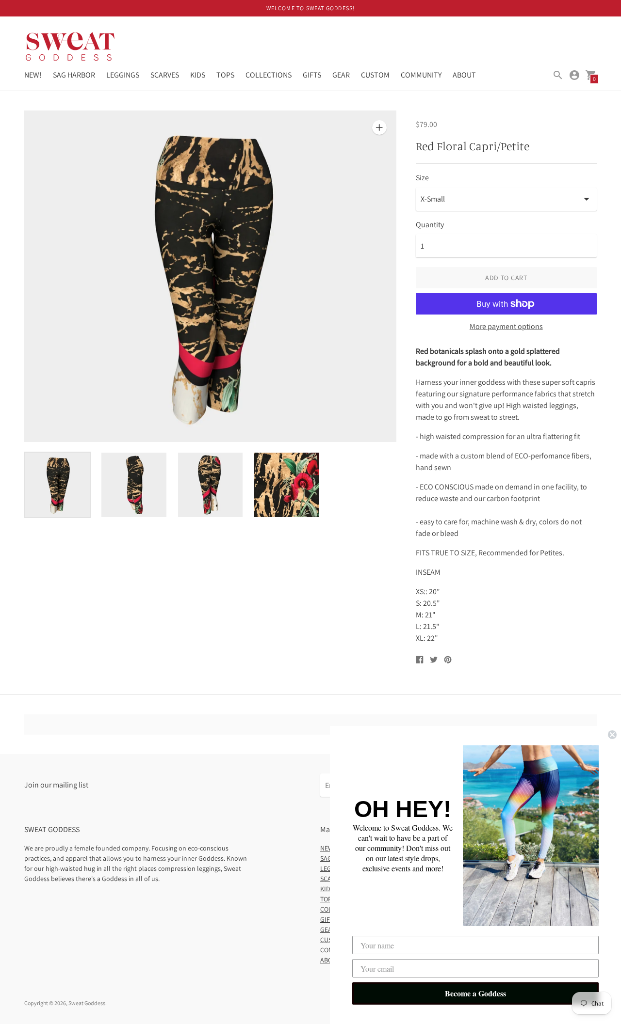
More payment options (506, 326)
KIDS (197, 75)
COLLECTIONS (268, 75)
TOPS (225, 75)
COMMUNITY (421, 75)
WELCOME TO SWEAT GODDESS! (310, 8)
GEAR (341, 75)
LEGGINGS (122, 75)
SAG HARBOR (74, 75)
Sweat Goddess (86, 1003)
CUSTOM (375, 75)
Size (422, 177)
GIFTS (312, 75)
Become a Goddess (475, 993)
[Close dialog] (612, 735)
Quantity (430, 225)
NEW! (33, 75)
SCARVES (164, 75)
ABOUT (464, 75)
